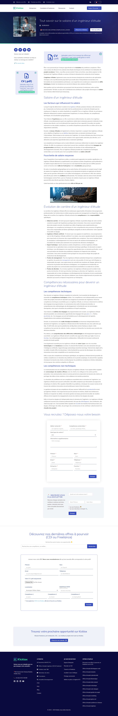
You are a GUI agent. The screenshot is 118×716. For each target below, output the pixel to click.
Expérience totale (65, 587)
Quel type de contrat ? (57, 432)
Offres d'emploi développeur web (91, 668)
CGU (38, 683)
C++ (91, 314)
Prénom (52, 453)
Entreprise (53, 466)
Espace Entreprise (68, 662)
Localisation (28, 587)
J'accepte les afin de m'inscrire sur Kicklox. (44, 601)
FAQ (38, 686)
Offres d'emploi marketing (89, 696)
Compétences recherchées (77, 426)
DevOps (46, 338)
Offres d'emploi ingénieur (89, 706)
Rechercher (92, 546)
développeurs (85, 401)
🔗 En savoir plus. (19, 63)
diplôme (65, 133)
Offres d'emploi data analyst (90, 682)
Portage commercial (69, 676)
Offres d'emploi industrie (89, 672)
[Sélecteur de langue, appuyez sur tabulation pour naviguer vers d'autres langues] (98, 2)
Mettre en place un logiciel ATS (72, 679)
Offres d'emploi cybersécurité (90, 675)
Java (88, 314)
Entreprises (32, 8)
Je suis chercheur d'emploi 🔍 (78, 509)
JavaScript (47, 316)
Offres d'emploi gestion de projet (91, 692)
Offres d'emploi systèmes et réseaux (92, 702)
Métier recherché (55, 426)
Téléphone (77, 460)
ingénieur (73, 107)
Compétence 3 (75, 594)
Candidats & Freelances (47, 8)
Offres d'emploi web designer (90, 689)
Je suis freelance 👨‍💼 (76, 507)
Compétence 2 (52, 594)
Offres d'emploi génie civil (89, 699)
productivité (91, 389)
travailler (78, 403)
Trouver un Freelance (69, 669)
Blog (38, 689)
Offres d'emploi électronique (90, 678)
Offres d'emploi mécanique (90, 685)
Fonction (76, 466)
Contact (71, 8)
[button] (16, 50)
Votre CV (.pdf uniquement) (33, 578)
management (66, 260)
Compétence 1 (29, 594)
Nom (75, 453)
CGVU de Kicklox (39, 601)
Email (52, 460)
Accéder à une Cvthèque (70, 672)
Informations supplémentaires (59, 438)
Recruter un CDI (68, 666)
